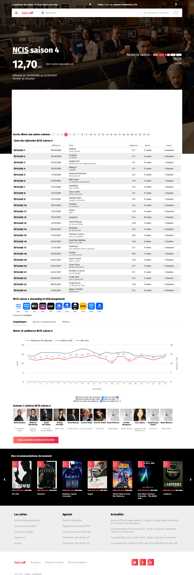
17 (119, 134)
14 (107, 134)
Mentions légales (77, 562)
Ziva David (100, 429)
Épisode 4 (20, 168)
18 (124, 134)
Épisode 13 (20, 223)
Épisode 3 (19, 162)
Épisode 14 (20, 229)
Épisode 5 (19, 174)
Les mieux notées (24, 531)
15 (111, 134)
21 (136, 134)
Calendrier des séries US (76, 537)
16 (115, 134)
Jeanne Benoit (126, 429)
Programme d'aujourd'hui (76, 526)
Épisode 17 (20, 247)
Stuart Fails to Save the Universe (121, 495)
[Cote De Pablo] (99, 421)
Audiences (20, 537)
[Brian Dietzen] (113, 421)
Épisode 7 (19, 187)
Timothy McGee (73, 429)
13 (103, 134)
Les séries (20, 514)
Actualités (117, 514)
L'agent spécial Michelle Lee (140, 430)
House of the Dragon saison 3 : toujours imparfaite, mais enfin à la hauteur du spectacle (145, 522)
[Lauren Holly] (86, 421)
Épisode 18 (20, 253)
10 (91, 134)
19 (128, 134)
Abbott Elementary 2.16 (104, 4)
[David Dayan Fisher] (153, 421)
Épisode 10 (20, 205)
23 (144, 134)
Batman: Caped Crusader (69, 495)
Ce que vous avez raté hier (76, 531)
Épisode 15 (20, 235)
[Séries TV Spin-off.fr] (28, 13)
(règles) (178, 63)
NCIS (20, 50)
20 (132, 134)
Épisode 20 (20, 266)
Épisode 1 (19, 150)
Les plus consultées (25, 526)
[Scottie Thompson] (126, 421)
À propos (35, 562)
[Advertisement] (97, 111)
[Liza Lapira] (139, 421)
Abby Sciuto (59, 429)
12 (99, 134)
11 (95, 134)
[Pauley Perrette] (59, 421)
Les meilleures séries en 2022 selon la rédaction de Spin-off (144, 543)
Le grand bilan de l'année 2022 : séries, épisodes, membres (143, 537)
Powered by (17, 315)
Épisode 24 (20, 290)
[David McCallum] (46, 421)
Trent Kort (153, 429)
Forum (17, 543)
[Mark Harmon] (19, 421)
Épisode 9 (20, 199)
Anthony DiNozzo (33, 430)
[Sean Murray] (73, 421)
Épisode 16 (20, 241)
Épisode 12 (20, 217)
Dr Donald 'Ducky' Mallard (46, 430)
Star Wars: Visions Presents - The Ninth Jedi (147, 496)
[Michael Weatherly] (33, 421)
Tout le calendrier (72, 520)
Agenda (67, 514)
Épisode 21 (20, 272)
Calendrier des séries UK (76, 543)
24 (148, 134)
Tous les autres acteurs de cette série (35, 440)
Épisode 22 (20, 278)
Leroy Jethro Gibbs (19, 430)
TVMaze (27, 574)
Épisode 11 (20, 211)
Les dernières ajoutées (26, 520)
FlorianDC (152, 4)
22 (140, 134)
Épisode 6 (20, 181)
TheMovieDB (37, 574)
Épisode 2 (19, 156)
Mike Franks (166, 429)
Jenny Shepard (86, 429)
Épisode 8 (20, 193)
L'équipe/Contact (54, 562)
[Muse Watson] (166, 421)
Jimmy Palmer (113, 429)
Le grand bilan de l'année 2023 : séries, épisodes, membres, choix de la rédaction (144, 530)
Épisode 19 (20, 260)
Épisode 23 (20, 284)
